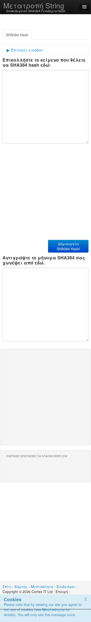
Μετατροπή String (33, 5)
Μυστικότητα (42, 586)
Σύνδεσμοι (66, 586)
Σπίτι (7, 586)
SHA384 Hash (17, 34)
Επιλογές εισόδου (26, 49)
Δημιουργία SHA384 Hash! (68, 246)
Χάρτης (21, 586)
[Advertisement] (45, 615)
